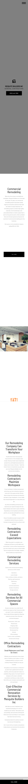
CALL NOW (14, 782)
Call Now (14, 254)
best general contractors (16, 216)
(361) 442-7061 (14, 93)
